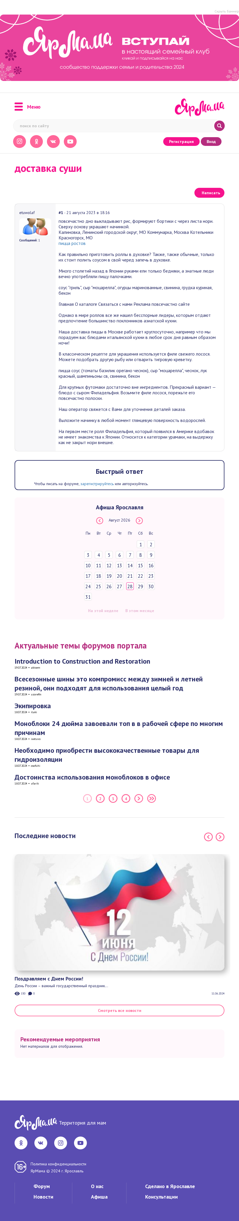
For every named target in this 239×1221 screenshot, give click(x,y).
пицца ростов (72, 243)
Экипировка (33, 705)
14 (130, 565)
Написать (211, 192)
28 (130, 586)
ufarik (35, 783)
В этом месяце (139, 610)
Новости (43, 1196)
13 (119, 565)
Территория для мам (82, 1122)
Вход (211, 141)
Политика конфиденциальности (58, 1164)
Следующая (138, 798)
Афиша (99, 1196)
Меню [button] (34, 107)
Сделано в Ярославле (170, 1186)
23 (151, 576)
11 (98, 565)
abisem (35, 667)
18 (98, 576)
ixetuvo (36, 739)
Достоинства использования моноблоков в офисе (92, 777)
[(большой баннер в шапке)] (119, 48)
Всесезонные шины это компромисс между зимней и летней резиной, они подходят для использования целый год (109, 683)
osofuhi (35, 766)
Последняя (151, 798)
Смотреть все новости (119, 1010)
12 (109, 565)
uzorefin (36, 694)
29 (140, 586)
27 (119, 586)
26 (109, 586)
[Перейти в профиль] (35, 226)
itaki (34, 712)
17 (88, 576)
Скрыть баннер (227, 11)
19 (109, 576)
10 (88, 565)
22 (140, 576)
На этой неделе (103, 610)
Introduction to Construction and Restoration (82, 661)
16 (151, 565)
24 (88, 586)
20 (119, 576)
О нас (97, 1186)
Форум (42, 1186)
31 (88, 597)
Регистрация (181, 141)
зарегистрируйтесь (97, 483)
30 (151, 586)
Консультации (161, 1196)
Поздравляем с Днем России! (49, 978)
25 (98, 586)
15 (140, 565)
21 (130, 576)
